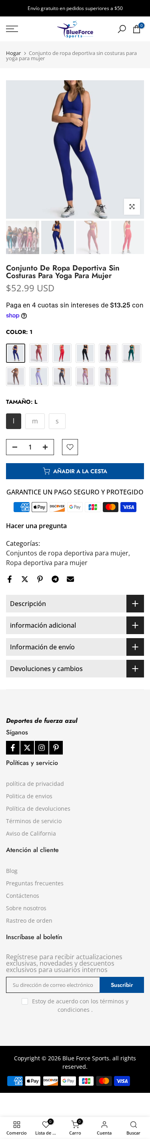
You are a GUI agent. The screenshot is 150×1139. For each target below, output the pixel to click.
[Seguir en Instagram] (41, 748)
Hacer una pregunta (36, 525)
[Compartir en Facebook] (9, 579)
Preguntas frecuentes (35, 883)
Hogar (13, 53)
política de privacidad (35, 783)
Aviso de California (31, 833)
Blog (12, 871)
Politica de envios (29, 796)
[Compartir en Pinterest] (40, 579)
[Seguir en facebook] (13, 748)
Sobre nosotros (26, 908)
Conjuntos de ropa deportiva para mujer (67, 553)
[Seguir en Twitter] (27, 748)
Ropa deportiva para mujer (47, 562)
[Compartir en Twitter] (24, 579)
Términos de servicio (34, 821)
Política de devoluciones (38, 808)
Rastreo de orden (29, 920)
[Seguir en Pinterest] (56, 748)
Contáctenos (22, 895)
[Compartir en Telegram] (55, 579)
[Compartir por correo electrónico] (70, 579)
